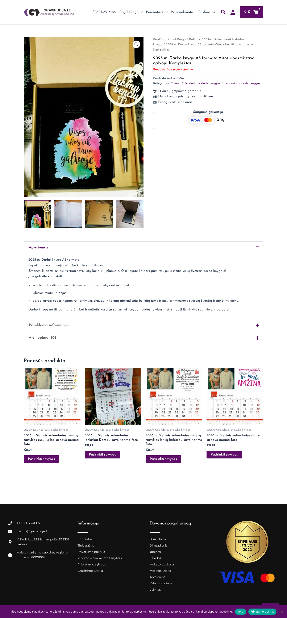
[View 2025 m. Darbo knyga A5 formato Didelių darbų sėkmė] (68, 214)
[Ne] (282, 612)
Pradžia (158, 39)
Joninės (155, 552)
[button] (140, 12)
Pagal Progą (177, 39)
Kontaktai (85, 539)
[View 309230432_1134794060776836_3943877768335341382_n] (99, 214)
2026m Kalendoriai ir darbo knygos (195, 83)
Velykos (155, 590)
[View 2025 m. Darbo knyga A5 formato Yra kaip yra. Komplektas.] (37, 214)
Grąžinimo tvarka (90, 571)
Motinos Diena (160, 571)
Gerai (240, 611)
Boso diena (158, 539)
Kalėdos (194, 39)
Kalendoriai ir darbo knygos (241, 83)
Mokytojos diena (162, 564)
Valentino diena (161, 583)
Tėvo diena (157, 577)
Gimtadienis (158, 545)
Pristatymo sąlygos (92, 564)
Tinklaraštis (86, 545)
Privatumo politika (91, 552)
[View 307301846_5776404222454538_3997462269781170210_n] (130, 214)
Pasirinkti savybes (41, 459)
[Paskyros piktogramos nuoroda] (233, 12)
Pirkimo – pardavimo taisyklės (100, 558)
